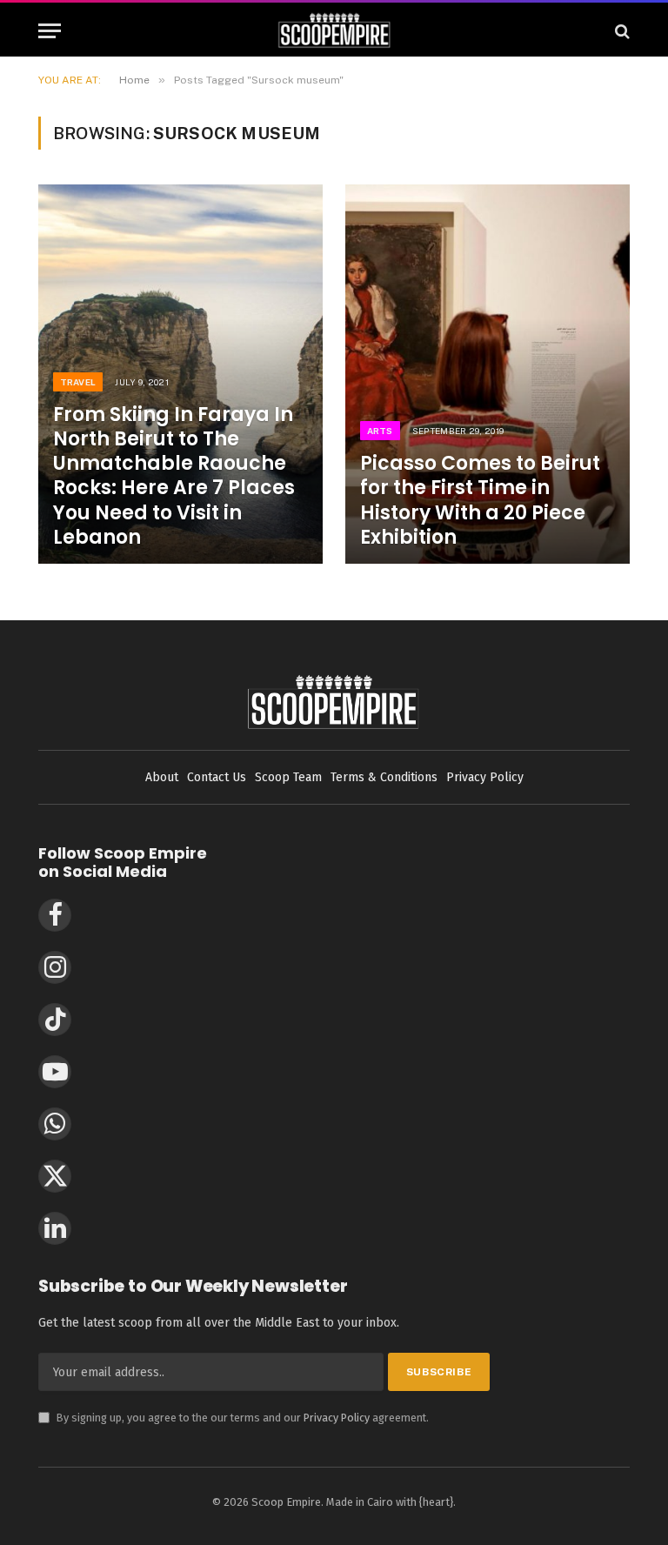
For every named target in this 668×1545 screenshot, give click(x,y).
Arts (380, 430)
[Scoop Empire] (334, 31)
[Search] (620, 30)
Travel (78, 382)
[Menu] (49, 30)
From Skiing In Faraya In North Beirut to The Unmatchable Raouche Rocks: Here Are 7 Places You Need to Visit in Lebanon (174, 476)
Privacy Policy (337, 1417)
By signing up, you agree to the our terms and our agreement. (233, 1417)
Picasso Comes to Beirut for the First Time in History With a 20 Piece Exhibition (480, 500)
